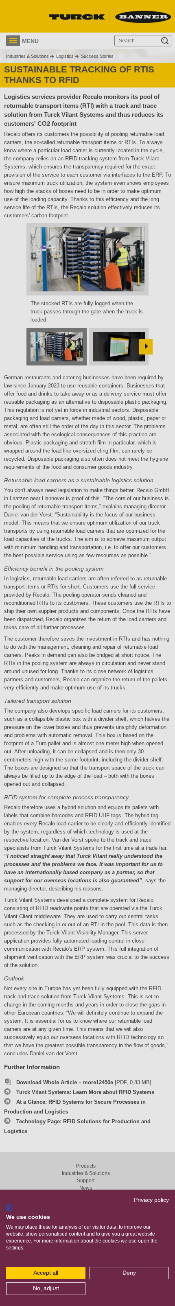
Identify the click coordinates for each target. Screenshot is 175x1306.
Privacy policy (151, 1200)
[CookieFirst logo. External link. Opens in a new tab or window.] (9, 1208)
